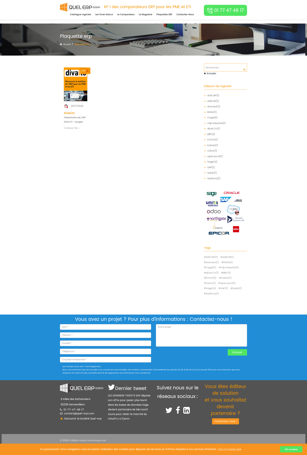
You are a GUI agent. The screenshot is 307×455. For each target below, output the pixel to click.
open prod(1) (215, 156)
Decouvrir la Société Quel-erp (83, 418)
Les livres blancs (104, 14)
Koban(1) (212, 145)
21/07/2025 (77, 106)
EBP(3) (211, 134)
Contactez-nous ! (225, 421)
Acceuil (67, 44)
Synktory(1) (213, 178)
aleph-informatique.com (93, 440)
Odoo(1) (212, 150)
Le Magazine (145, 14)
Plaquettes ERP (164, 14)
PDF (84, 70)
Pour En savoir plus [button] (229, 449)
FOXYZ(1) (212, 139)
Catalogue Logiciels (80, 14)
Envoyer (237, 352)
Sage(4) (212, 161)
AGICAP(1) (213, 95)
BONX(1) (212, 112)
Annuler (211, 73)
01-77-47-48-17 (73, 409)
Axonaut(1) (213, 106)
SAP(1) (211, 167)
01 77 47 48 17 (228, 10)
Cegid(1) (212, 117)
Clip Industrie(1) (216, 123)
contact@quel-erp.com (79, 413)
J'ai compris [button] (291, 449)
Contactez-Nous (185, 14)
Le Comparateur (126, 14)
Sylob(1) (212, 172)
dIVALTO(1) (213, 128)
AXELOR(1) (213, 101)
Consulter (71, 128)
